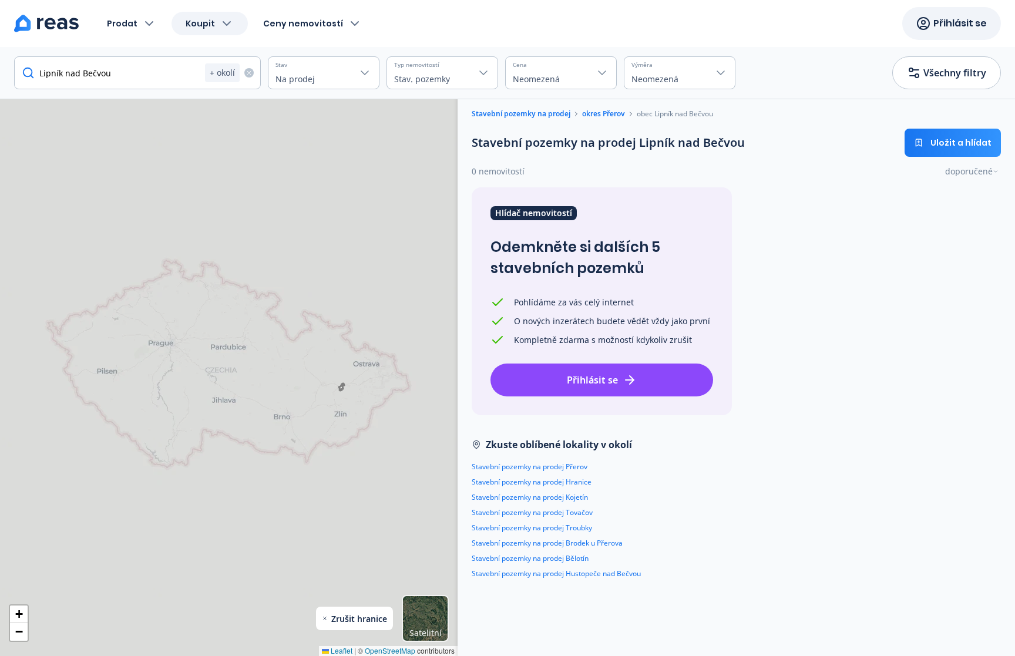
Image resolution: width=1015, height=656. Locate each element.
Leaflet (340, 650)
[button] (19, 614)
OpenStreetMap (390, 650)
